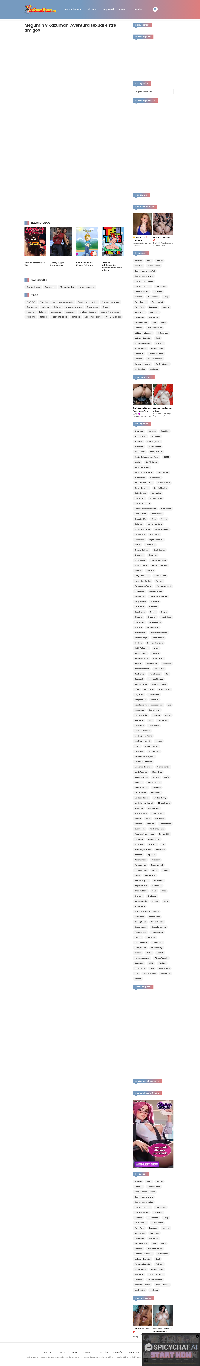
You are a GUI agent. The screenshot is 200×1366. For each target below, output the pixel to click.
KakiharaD (148, 689)
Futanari (155, 601)
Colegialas (156, 493)
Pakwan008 (164, 834)
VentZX (160, 953)
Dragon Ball (108, 9)
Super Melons (157, 922)
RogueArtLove (141, 886)
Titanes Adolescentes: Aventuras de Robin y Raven (112, 266)
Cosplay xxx (156, 514)
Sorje (166, 901)
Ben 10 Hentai (151, 462)
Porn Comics (140, 348)
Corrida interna (142, 291)
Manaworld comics (143, 767)
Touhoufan (157, 942)
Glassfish (152, 617)
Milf (154, 322)
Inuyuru (138, 663)
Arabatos (139, 446)
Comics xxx (50, 287)
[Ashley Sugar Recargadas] (61, 241)
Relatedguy (150, 875)
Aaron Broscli (140, 436)
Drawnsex (139, 555)
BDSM (166, 457)
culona (45, 307)
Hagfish (138, 627)
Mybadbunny (164, 803)
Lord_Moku (154, 725)
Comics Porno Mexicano (145, 508)
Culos (105, 307)
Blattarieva (155, 477)
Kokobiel (155, 700)
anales (159, 260)
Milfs (163, 322)
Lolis (150, 720)
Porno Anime (140, 865)
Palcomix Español (142, 343)
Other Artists (165, 824)
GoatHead (139, 622)
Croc (153, 519)
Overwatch (139, 829)
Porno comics (157, 348)
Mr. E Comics (140, 793)
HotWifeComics (141, 648)
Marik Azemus (141, 772)
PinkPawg (160, 849)
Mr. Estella (156, 793)
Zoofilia (138, 979)
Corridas (158, 291)
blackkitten (140, 477)
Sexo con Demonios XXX (34, 264)
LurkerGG (139, 751)
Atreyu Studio (156, 452)
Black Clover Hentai (143, 472)
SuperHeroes (140, 927)
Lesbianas (139, 317)
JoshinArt (139, 679)
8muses (138, 260)
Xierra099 (139, 963)
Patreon (159, 343)
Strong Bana (140, 922)
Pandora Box (154, 839)
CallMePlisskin (160, 488)
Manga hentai (67, 287)
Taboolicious (140, 932)
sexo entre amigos (110, 312)
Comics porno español (145, 271)
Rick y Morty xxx (141, 880)
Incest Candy (141, 653)
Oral (158, 338)
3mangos (139, 431)
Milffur (156, 777)
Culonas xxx (92, 307)
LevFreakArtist (141, 715)
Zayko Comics (149, 973)
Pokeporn (156, 860)
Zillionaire (165, 973)
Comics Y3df (140, 514)
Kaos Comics (164, 689)
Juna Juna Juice (159, 684)
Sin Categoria (141, 901)
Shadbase (156, 886)
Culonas (57, 307)
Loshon (159, 741)
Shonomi (138, 896)
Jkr (167, 674)
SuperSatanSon (159, 927)
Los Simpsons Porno (143, 736)
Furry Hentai (157, 302)
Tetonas (76, 317)
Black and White (142, 467)
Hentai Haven (150, 1352)
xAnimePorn (133, 1352)
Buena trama (164, 483)
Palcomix (139, 839)
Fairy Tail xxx (160, 576)
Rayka (165, 870)
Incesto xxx (140, 312)
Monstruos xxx (141, 787)
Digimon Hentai (156, 539)
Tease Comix (157, 932)
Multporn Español (88, 312)
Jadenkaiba (152, 663)
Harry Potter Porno (159, 632)
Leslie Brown (154, 710)
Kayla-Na (139, 694)
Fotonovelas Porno (143, 586)
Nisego (138, 818)
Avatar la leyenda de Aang (146, 457)
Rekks (137, 875)
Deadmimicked (162, 529)
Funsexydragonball (158, 596)
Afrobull (138, 441)
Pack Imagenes (157, 829)
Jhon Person (155, 674)
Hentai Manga (141, 638)
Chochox (44, 302)
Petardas (137, 9)
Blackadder (163, 472)
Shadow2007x (141, 891)
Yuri (152, 968)
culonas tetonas (74, 307)
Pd (162, 844)
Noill (148, 818)
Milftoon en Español (143, 333)
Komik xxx (154, 312)
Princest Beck (141, 870)
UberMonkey (156, 948)
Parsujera (139, 844)
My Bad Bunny (160, 798)
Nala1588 (139, 808)
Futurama (139, 607)
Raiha (154, 870)
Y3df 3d (162, 963)
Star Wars (139, 917)
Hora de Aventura (155, 643)
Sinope (155, 901)
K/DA (137, 689)
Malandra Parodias (143, 762)
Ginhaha (138, 617)
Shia (154, 891)
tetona (43, 317)
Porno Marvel (157, 865)
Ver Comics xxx (113, 317)
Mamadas (56, 312)
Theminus (151, 937)
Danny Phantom (154, 524)
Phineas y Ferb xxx (143, 849)
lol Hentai (139, 720)
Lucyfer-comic (151, 746)
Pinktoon (138, 855)
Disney (137, 545)
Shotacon (152, 896)
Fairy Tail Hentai (142, 576)
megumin (70, 312)
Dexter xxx (139, 539)
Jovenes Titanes (155, 679)
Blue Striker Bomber (143, 483)
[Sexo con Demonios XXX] (35, 241)
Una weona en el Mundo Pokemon (84, 264)
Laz (169, 705)
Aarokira (165, 431)
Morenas (157, 787)
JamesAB (167, 663)
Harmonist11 (140, 632)
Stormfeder (154, 917)
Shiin (164, 891)
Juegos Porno (141, 684)
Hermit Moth (158, 638)
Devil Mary (154, 534)
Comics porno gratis (63, 302)
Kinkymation (140, 700)
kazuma (31, 312)
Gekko (153, 612)
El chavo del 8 (141, 565)
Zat (136, 973)
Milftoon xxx (163, 333)
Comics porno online (87, 302)
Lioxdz (168, 715)
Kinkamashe (153, 694)
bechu (137, 462)
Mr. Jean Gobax (141, 798)
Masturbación (141, 322)
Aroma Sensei (155, 446)
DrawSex (153, 555)
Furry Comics (140, 302)
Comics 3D (139, 498)
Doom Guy (150, 545)
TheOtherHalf (141, 942)
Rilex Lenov (158, 880)
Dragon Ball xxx (141, 550)
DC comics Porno (142, 529)
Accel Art (156, 436)
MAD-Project (153, 751)
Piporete (151, 855)
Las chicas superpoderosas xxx (148, 705)
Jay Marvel (159, 669)
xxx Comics (140, 369)
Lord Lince (139, 725)
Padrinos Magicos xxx (144, 834)
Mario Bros (157, 772)
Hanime (61, 1352)
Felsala (159, 581)
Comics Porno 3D (142, 503)
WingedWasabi (161, 958)
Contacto (47, 1352)
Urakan (138, 953)
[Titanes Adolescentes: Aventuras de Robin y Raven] (113, 241)
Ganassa (153, 607)
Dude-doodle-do (158, 560)
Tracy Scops (140, 948)
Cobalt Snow (140, 493)
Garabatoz (140, 612)
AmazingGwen (153, 441)
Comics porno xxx (110, 302)
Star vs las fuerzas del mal (147, 911)
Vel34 (149, 953)
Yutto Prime (164, 968)
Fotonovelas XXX (164, 586)
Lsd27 (137, 746)
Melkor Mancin (141, 777)
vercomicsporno (86, 287)
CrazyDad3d (140, 519)
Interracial (158, 658)
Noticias (138, 824)
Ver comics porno (93, 317)
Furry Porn (139, 307)
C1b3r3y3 (31, 302)
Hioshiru (138, 643)
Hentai (74, 1352)
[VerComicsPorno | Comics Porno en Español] (40, 9)
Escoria (138, 570)
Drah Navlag (159, 550)
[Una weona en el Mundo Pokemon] (87, 241)
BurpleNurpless (141, 488)
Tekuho (138, 937)
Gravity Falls (155, 622)
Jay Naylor (139, 674)
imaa (156, 648)
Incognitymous (141, 658)
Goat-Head (166, 617)
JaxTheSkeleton (142, 669)
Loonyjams (162, 720)
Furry (166, 297)
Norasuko (159, 818)
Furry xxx (153, 307)
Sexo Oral (31, 317)
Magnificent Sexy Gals (144, 756)
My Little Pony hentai (144, 803)
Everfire (150, 570)
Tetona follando (59, 317)
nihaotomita (157, 813)
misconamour (153, 782)
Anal (149, 260)
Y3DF (151, 963)
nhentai (86, 1352)
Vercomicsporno (73, 9)
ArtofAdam (140, 452)
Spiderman (140, 906)
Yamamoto (140, 968)
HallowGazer (153, 627)
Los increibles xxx (142, 731)
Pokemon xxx (140, 860)
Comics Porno (33, 287)
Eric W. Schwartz (159, 565)
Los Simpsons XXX (142, 741)
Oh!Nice (150, 824)
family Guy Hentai (142, 581)
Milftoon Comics (154, 328)
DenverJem (140, 534)
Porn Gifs (117, 1352)
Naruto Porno (141, 813)
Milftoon (92, 9)
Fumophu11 (139, 596)
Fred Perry (139, 591)
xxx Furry (154, 369)
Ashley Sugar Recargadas (57, 264)
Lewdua (156, 715)
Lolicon (42, 312)
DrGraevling (140, 560)
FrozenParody (155, 591)
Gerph (164, 612)
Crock (164, 519)
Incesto (123, 9)
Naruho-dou (153, 808)
